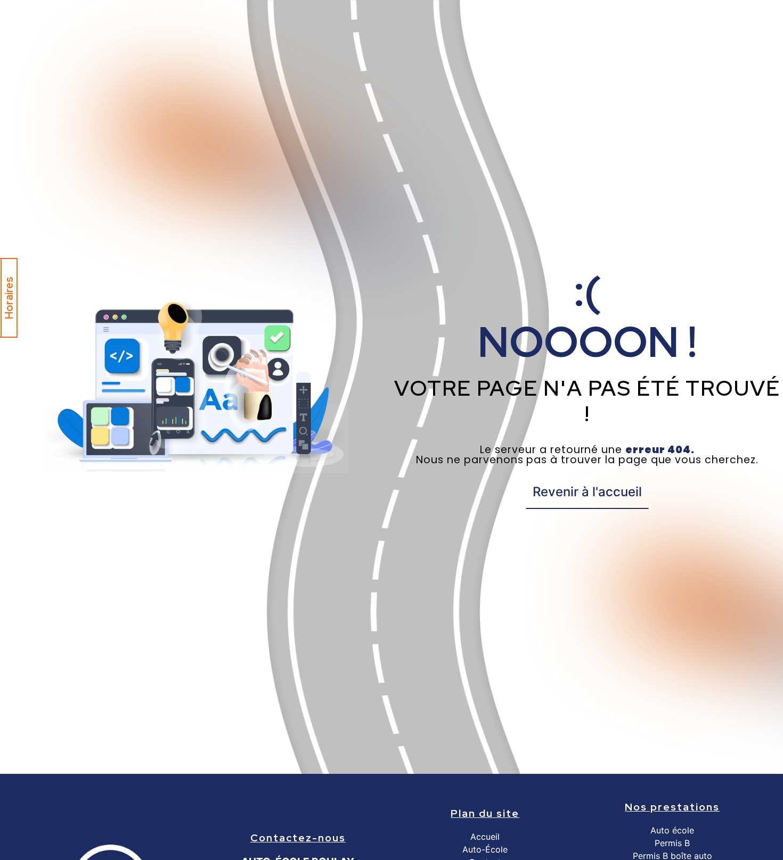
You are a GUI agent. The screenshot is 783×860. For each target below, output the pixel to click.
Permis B (672, 843)
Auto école (672, 830)
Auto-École (485, 849)
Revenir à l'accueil (587, 491)
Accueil (485, 836)
